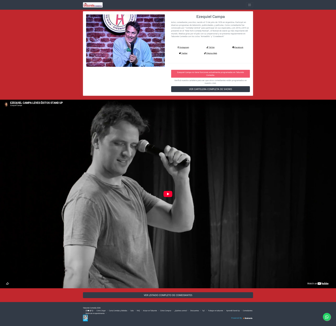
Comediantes (248, 310)
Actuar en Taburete (150, 310)
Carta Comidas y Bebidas (118, 310)
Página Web (211, 53)
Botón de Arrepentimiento (95, 313)
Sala (132, 310)
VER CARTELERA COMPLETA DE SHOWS (210, 89)
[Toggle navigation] (249, 4)
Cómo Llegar (101, 310)
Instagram (184, 47)
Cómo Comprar (165, 310)
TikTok (211, 47)
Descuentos (194, 310)
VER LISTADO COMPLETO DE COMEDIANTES (168, 295)
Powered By (236, 318)
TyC (203, 310)
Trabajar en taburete (215, 310)
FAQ (138, 310)
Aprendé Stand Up (233, 310)
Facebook (238, 47)
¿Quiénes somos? (181, 310)
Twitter (184, 53)
